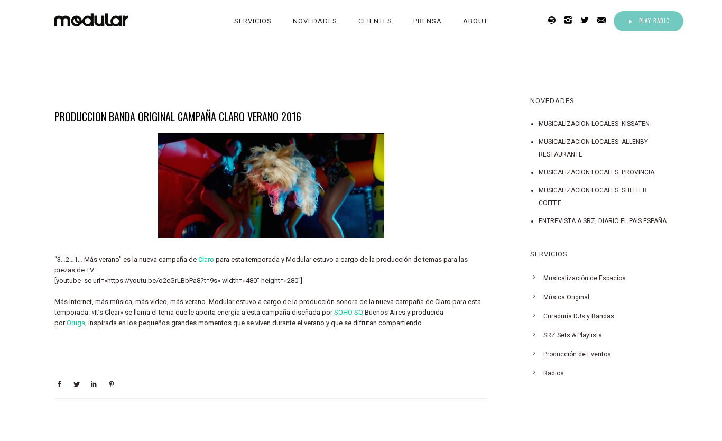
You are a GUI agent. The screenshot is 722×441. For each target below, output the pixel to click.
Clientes (375, 21)
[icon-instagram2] (571, 20)
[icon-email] (604, 20)
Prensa (427, 21)
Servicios (253, 21)
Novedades (315, 21)
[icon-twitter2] (587, 20)
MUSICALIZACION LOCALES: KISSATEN (594, 123)
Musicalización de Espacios (584, 278)
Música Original (566, 297)
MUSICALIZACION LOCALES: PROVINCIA (596, 172)
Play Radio (654, 20)
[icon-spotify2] (555, 20)
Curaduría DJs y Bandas (578, 316)
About (475, 21)
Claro (206, 259)
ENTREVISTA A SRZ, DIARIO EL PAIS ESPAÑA (603, 221)
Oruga (76, 323)
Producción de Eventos (577, 354)
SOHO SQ (348, 312)
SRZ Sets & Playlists (572, 335)
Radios (553, 373)
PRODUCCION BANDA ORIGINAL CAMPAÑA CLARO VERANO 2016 (177, 116)
